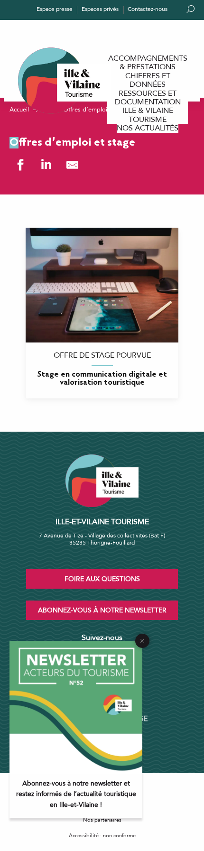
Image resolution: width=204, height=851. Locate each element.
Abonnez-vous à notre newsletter (102, 610)
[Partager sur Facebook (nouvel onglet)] (20, 165)
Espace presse (55, 9)
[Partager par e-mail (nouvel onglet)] (72, 165)
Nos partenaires (102, 819)
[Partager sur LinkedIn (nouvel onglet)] (46, 165)
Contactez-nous (147, 9)
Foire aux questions (102, 578)
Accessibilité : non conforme (102, 835)
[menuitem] (147, 63)
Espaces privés (100, 9)
